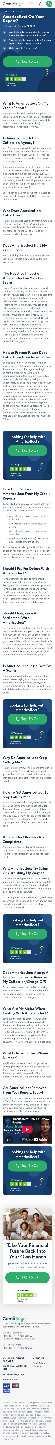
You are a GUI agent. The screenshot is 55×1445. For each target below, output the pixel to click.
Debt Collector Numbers (40, 1364)
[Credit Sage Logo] (13, 4)
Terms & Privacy (10, 1379)
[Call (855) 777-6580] (49, 4)
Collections (38, 1358)
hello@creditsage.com (13, 1374)
